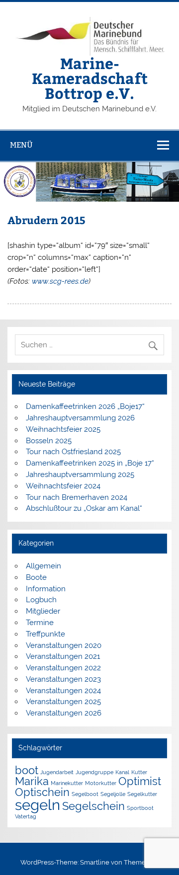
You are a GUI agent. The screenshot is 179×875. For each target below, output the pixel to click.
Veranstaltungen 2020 (63, 645)
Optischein (42, 792)
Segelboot (85, 794)
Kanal (122, 772)
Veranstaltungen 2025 (63, 701)
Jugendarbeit (57, 772)
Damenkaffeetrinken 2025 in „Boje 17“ (90, 463)
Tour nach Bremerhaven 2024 (76, 497)
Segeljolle (112, 794)
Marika (32, 781)
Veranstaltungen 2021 (63, 656)
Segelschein (93, 805)
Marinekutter (67, 783)
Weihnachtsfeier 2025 (63, 429)
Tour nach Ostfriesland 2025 (73, 451)
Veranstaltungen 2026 (63, 713)
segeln (37, 804)
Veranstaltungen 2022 (63, 667)
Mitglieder (43, 611)
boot (26, 770)
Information (46, 588)
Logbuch (41, 599)
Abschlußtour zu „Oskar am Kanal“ (84, 508)
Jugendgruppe (94, 772)
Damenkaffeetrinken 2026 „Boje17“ (85, 406)
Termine (40, 622)
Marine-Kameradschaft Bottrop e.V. (90, 78)
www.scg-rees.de (60, 281)
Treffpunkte (45, 634)
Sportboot (140, 808)
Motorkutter (100, 783)
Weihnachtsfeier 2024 (63, 485)
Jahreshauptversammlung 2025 (80, 474)
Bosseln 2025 (49, 440)
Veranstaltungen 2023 (63, 679)
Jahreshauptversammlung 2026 (80, 417)
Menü (21, 145)
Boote (36, 577)
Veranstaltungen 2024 (63, 690)
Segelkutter (142, 794)
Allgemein (43, 565)
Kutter (139, 772)
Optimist (139, 781)
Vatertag (25, 816)
